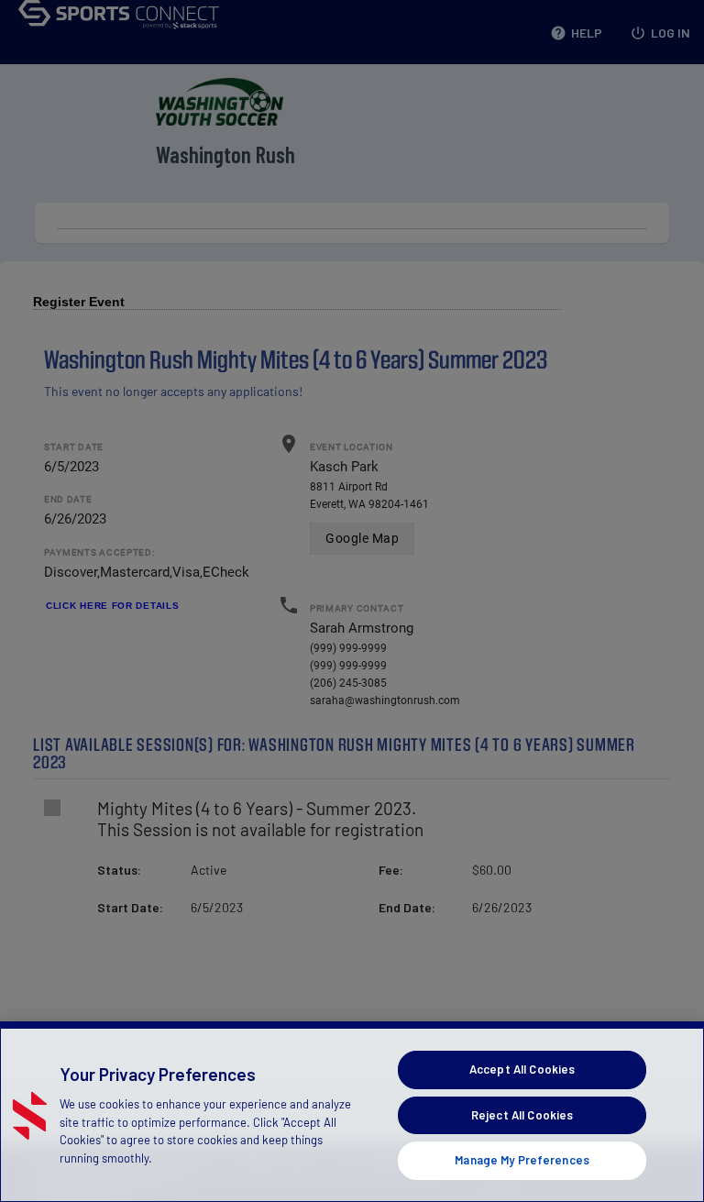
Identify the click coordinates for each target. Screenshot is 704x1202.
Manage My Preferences (522, 1159)
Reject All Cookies (522, 1115)
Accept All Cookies (522, 1069)
